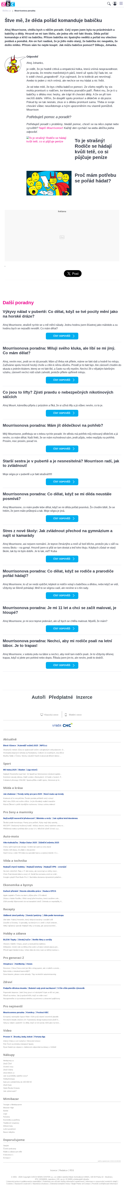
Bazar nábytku (9, 1132)
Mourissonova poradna (14, 1012)
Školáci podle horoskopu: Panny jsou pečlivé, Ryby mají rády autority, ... (31, 823)
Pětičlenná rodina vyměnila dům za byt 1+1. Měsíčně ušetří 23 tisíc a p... (31, 829)
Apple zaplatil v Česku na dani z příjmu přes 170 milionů (25, 895)
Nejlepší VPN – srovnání (55, 867)
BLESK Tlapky (10, 940)
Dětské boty (8, 1126)
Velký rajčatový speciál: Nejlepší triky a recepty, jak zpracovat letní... (30, 926)
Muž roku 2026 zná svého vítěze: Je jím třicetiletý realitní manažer (29, 801)
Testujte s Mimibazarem (12, 1105)
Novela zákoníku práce (30, 891)
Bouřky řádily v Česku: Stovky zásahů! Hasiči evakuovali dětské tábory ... (32, 756)
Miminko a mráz (44, 818)
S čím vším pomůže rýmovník (71, 988)
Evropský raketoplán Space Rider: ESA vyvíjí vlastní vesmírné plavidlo (30, 1017)
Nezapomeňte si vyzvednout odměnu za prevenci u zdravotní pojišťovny (31, 998)
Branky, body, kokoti (23, 1037)
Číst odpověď (61, 336)
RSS (72, 1170)
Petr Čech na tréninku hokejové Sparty (18, 1044)
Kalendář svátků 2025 (28, 745)
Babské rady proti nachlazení (42, 988)
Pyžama (6, 1117)
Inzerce (84, 697)
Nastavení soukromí (23, 1184)
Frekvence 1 (8, 1155)
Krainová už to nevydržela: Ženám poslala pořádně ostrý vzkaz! (28, 798)
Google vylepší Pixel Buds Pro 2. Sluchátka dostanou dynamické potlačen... (32, 877)
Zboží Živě (7, 1064)
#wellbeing (20, 964)
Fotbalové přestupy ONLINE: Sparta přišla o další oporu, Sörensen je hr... (32, 780)
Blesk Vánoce (9, 745)
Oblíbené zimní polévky (14, 915)
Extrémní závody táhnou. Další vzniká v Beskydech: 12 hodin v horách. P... (32, 777)
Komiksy (30, 1012)
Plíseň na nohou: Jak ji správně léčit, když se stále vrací (25, 995)
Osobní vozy (8, 1067)
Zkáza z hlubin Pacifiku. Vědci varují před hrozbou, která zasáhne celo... (31, 898)
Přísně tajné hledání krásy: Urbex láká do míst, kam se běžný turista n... (31, 950)
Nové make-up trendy (54, 794)
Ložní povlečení (9, 1129)
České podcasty (9, 1149)
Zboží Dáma (8, 1070)
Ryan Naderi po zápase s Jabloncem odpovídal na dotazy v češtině (29, 1047)
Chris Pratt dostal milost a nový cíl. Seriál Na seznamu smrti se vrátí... (30, 874)
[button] (121, 3)
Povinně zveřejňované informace (105, 1184)
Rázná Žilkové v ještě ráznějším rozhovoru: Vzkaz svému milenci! (29, 804)
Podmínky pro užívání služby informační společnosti (63, 1181)
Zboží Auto (7, 1085)
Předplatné (61, 697)
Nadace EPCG (49, 891)
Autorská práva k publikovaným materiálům (24, 1181)
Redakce (63, 1170)
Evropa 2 (6, 1158)
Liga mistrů (32, 770)
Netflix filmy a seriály (42, 940)
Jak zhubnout (9, 794)
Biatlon (22, 770)
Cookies (9, 1184)
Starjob (6, 1146)
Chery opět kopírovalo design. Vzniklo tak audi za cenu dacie (27, 847)
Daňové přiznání (11, 891)
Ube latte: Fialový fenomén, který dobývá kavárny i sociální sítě (28, 920)
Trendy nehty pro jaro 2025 (29, 794)
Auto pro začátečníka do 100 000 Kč (17, 1082)
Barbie (5, 1111)
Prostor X (7, 1037)
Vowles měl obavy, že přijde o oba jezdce (19, 850)
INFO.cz (43, 745)
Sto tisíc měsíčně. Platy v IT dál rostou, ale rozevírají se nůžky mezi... (30, 871)
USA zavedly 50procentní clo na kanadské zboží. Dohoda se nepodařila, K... (33, 901)
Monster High (8, 1108)
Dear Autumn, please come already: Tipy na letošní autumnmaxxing (29, 974)
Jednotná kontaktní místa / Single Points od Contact (70, 1184)
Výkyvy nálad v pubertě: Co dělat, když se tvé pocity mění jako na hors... (32, 1023)
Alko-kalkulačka (11, 843)
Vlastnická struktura (40, 1184)
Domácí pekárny (34, 915)
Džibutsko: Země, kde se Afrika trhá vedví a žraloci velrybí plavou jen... (31, 947)
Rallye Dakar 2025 (28, 843)
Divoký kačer (24, 940)
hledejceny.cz (8, 1061)
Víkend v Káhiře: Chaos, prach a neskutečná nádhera (24, 944)
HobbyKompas (9, 1079)
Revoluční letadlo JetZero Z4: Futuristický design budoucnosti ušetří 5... (31, 1020)
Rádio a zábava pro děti (12, 1152)
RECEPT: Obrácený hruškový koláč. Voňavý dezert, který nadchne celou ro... (33, 826)
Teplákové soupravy (11, 1123)
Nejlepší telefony (35, 867)
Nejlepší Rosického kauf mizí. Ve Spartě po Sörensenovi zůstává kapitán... (32, 774)
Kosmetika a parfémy (11, 1120)
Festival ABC (42, 1012)
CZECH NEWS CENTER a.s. (42, 1177)
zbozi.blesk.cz (9, 1073)
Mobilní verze (75, 715)
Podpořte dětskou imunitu (15, 988)
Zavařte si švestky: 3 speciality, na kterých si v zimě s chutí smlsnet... (30, 923)
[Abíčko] (7, 6)
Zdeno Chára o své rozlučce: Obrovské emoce (21, 1041)
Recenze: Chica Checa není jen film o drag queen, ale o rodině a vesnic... (32, 968)
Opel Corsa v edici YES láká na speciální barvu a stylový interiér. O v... (31, 853)
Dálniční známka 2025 (49, 843)
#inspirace (8, 964)
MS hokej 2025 (10, 770)
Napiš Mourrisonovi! (51, 128)
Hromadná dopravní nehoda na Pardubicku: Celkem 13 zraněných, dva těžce (33, 753)
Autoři (39, 697)
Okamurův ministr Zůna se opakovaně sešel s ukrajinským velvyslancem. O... (34, 750)
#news (29, 964)
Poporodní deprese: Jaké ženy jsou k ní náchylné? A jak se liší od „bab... (31, 992)
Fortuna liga (39, 1037)
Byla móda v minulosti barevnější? (16, 971)
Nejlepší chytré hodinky (14, 867)
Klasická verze (51, 715)
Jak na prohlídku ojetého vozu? (15, 1076)
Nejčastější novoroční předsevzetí (19, 818)
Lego (5, 1114)
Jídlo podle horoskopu (53, 915)
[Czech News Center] (67, 725)
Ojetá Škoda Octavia (11, 1088)
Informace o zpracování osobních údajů (101, 1181)
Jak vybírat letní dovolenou (65, 818)
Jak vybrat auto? (9, 1091)
